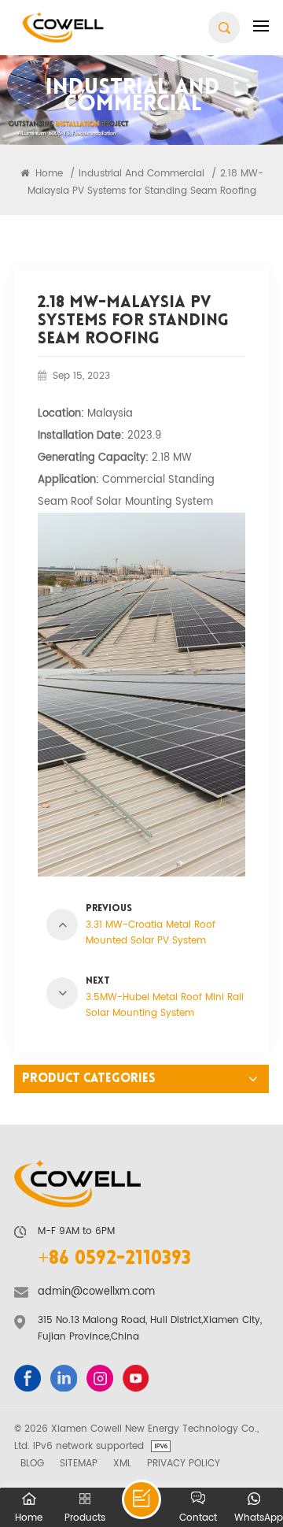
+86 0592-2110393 (114, 1259)
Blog (32, 1463)
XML (122, 1463)
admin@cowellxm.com (96, 1292)
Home (47, 173)
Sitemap (78, 1463)
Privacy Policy (183, 1463)
